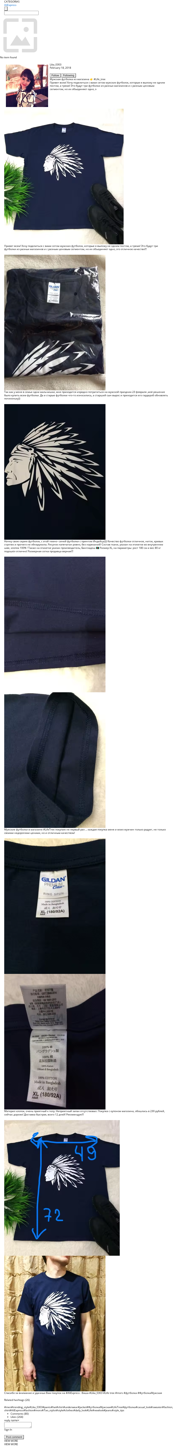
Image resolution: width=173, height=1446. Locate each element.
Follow (55, 75)
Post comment (14, 1437)
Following (68, 75)
